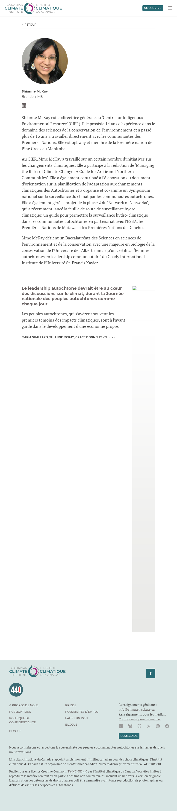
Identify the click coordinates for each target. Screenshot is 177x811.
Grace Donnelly (88, 337)
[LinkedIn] (121, 726)
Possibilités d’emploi (82, 711)
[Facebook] (167, 726)
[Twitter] (148, 726)
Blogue (71, 724)
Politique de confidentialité (22, 720)
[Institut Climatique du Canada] (33, 8)
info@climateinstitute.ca (137, 709)
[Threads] (139, 726)
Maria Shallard (35, 337)
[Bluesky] (130, 726)
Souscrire (152, 8)
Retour (30, 24)
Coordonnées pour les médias (139, 719)
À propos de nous (23, 705)
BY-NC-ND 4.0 (77, 771)
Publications (20, 711)
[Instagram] (157, 726)
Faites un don (76, 718)
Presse (70, 705)
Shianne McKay (61, 337)
